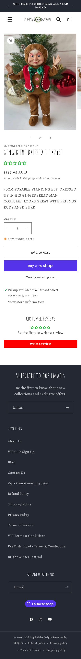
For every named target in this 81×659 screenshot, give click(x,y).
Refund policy (36, 643)
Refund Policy (18, 493)
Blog (11, 462)
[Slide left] (31, 138)
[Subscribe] (67, 407)
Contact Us (16, 472)
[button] (10, 19)
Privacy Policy (18, 514)
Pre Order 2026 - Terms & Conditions (36, 546)
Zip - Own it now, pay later (28, 483)
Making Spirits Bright (38, 637)
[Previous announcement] (8, 6)
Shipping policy (55, 650)
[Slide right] (50, 138)
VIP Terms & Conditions (27, 535)
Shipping (28, 178)
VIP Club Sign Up (21, 451)
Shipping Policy (20, 504)
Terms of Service (21, 525)
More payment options (40, 277)
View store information (26, 302)
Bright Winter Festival (25, 556)
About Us (15, 441)
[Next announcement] (73, 6)
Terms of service (30, 650)
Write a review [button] (40, 344)
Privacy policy (58, 643)
